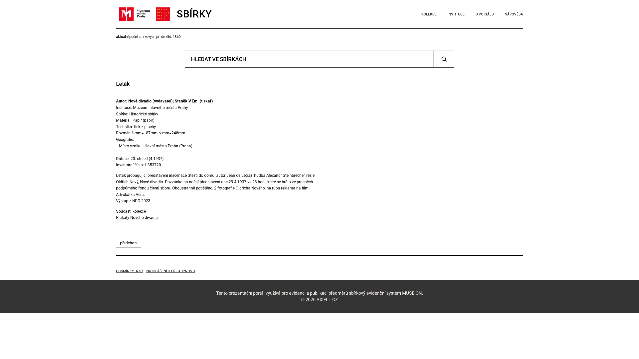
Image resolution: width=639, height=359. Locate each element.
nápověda (514, 14)
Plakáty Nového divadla (137, 217)
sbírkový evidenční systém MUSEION (385, 293)
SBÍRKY (194, 14)
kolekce (429, 14)
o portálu (485, 14)
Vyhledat (444, 59)
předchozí (128, 243)
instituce (456, 14)
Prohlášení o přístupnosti (170, 271)
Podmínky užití (129, 271)
